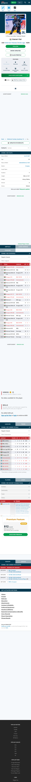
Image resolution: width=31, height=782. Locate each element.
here (7, 627)
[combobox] (1, 261)
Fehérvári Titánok (11, 43)
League (23, 561)
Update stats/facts (16, 143)
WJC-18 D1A (19, 294)
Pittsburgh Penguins (15, 771)
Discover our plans (15, 75)
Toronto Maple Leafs (15, 773)
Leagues (7, 424)
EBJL (17, 270)
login (15, 415)
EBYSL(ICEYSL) (6, 446)
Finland (15, 733)
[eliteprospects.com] (4, 2)
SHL (15, 749)
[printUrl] (15, 88)
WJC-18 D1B (19, 277)
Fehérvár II (8, 300)
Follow (15, 46)
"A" (13, 294)
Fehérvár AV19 (9, 328)
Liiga (16, 753)
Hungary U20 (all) (10, 312)
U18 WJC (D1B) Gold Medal (15, 572)
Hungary (27, 166)
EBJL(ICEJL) (5, 443)
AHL (15, 751)
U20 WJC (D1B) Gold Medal (15, 577)
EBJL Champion (12, 570)
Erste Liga (21, 43)
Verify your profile (5, 626)
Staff (23, 480)
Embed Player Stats (23, 244)
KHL (15, 747)
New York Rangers (15, 769)
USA (15, 731)
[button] (15, 46)
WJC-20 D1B (19, 322)
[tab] (7, 246)
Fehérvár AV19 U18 (10, 270)
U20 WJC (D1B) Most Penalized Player (17, 579)
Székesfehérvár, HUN (24, 162)
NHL (16, 745)
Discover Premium (15, 534)
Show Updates (15, 50)
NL (15, 755)
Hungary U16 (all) (10, 267)
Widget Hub (15, 780)
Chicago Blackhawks (15, 762)
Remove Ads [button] (24, 94)
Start (2, 139)
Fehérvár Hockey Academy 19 (15, 139)
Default (7, 246)
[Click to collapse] (29, 253)
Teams (23, 424)
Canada (15, 729)
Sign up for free (6, 415)
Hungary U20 (19, 290)
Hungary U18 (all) (10, 280)
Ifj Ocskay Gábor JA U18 (10, 273)
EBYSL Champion (13, 582)
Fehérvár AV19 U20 (10, 302)
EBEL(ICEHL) (6, 441)
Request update (25, 189)
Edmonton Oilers (15, 766)
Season (7, 561)
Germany (15, 735)
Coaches (8, 250)
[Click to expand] (29, 483)
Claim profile (16, 55)
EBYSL (17, 302)
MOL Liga (18, 300)
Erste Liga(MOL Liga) (8, 449)
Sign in (20, 2)
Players (7, 480)
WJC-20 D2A (19, 310)
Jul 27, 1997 (27, 156)
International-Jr (20, 267)
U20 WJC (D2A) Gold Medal (15, 574)
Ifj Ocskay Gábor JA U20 (10, 290)
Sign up (14, 2)
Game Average (23, 246)
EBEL (17, 328)
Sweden (15, 727)
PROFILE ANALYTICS (19, 80)
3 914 (8, 80)
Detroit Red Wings (15, 764)
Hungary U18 (19, 272)
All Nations (15, 738)
